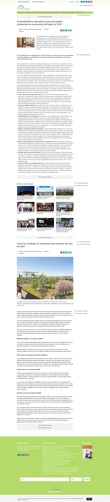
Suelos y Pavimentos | (48, 471)
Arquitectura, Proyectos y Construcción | (53, 448)
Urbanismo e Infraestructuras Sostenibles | (66, 471)
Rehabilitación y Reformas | (50, 469)
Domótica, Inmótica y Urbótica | (51, 457)
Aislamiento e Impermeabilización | (70, 446)
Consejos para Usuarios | (49, 453)
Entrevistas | (37, 446)
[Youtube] (89, 2)
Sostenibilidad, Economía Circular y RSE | (68, 469)
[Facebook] (82, 2)
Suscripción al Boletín (24, 1)
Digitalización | (46, 455)
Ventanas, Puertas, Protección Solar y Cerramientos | (57, 473)
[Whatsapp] (68, 30)
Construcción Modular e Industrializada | (67, 453)
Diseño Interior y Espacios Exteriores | (61, 455)
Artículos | (25, 446)
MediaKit (71, 1)
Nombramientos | (74, 468)
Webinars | (20, 448)
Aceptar (89, 499)
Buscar (87, 479)
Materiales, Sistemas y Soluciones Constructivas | (56, 468)
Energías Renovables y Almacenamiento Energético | (56, 460)
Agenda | (31, 446)
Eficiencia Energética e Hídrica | (68, 457)
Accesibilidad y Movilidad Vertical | (52, 446)
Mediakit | (19, 450)
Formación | (66, 462)
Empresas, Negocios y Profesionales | (53, 459)
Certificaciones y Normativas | (51, 450)
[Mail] (91, 2)
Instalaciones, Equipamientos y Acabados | (54, 464)
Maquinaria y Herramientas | (50, 466)
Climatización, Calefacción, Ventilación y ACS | (55, 451)
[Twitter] (84, 2)
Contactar (77, 1)
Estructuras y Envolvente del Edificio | (52, 462)
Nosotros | (26, 450)
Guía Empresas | (33, 448)
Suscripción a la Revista (38, 1)
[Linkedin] (86, 2)
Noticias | (19, 446)
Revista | (25, 448)
